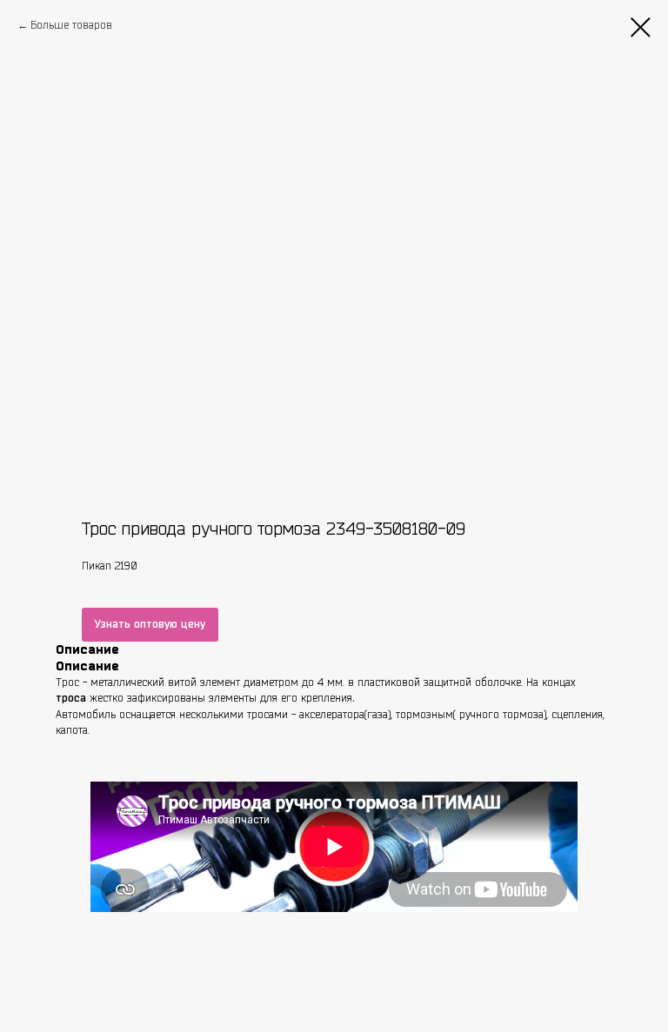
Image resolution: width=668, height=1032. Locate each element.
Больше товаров (71, 24)
